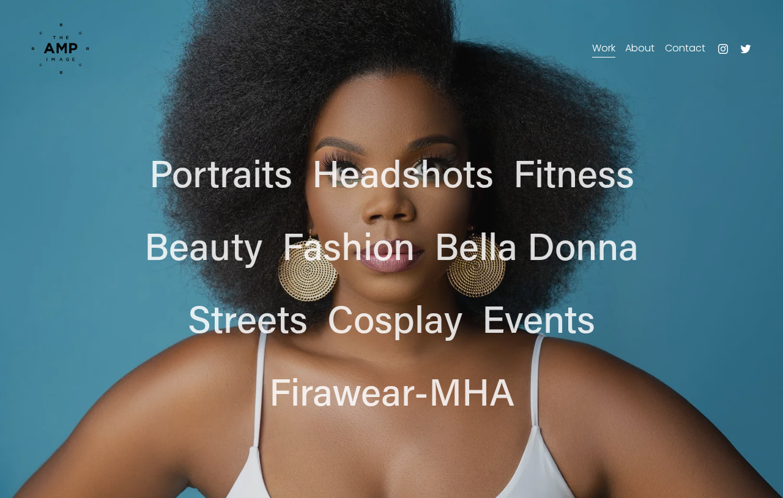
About (640, 48)
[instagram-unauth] (723, 49)
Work (603, 48)
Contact (685, 48)
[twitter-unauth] (746, 49)
